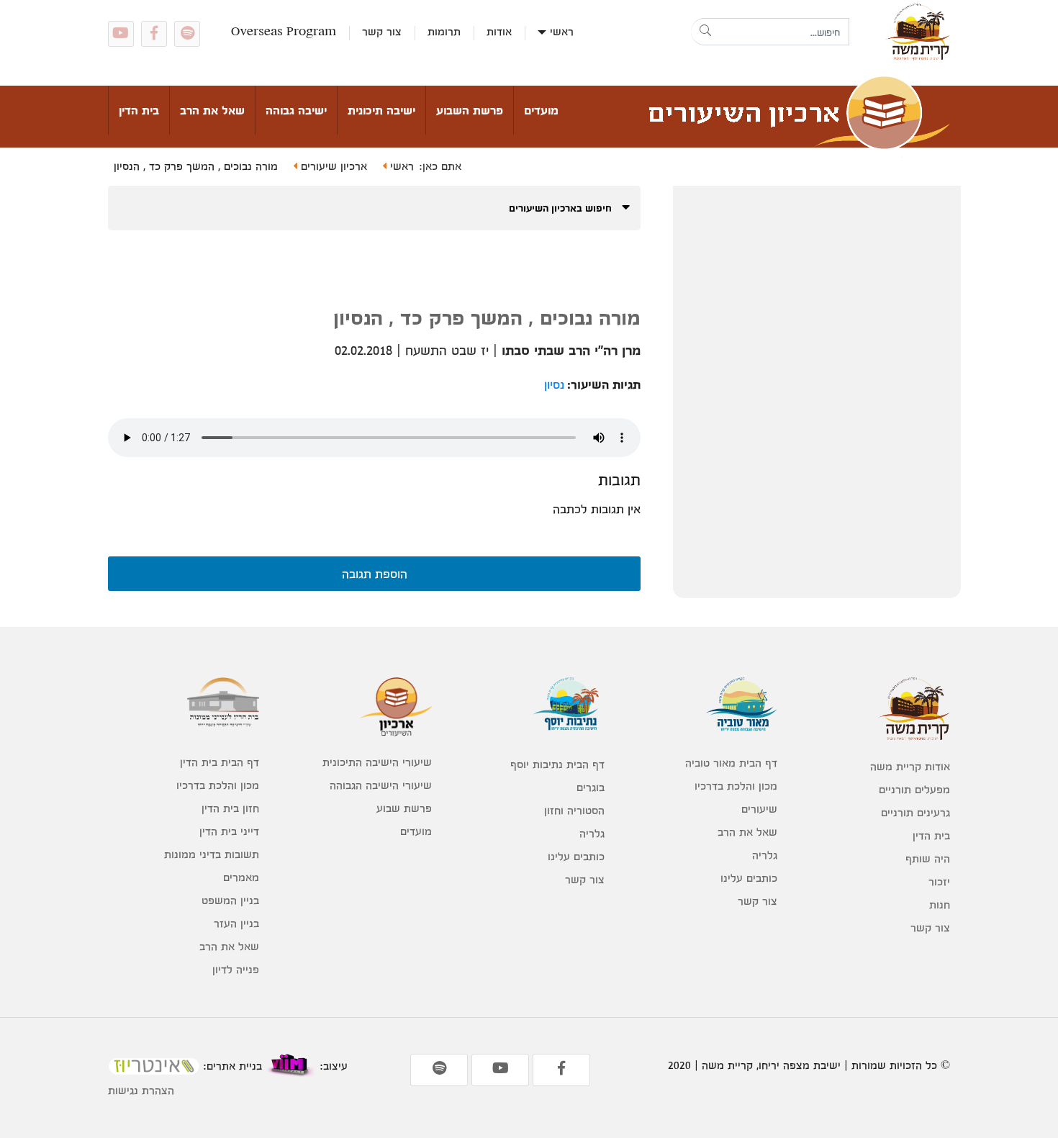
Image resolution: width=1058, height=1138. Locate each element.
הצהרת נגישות (141, 1090)
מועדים (541, 110)
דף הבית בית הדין (219, 761)
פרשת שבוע (404, 808)
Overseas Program (283, 31)
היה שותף (927, 858)
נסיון (554, 384)
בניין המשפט (230, 900)
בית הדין (139, 110)
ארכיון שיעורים (332, 165)
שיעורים (759, 808)
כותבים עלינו (748, 877)
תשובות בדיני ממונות (211, 854)
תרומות (444, 31)
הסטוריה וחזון (574, 810)
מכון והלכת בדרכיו (736, 785)
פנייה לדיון (235, 969)
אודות (499, 31)
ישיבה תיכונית (381, 110)
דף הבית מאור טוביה (731, 762)
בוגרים (591, 787)
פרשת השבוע (469, 110)
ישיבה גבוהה (296, 110)
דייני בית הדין (229, 831)
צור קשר (382, 31)
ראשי (562, 31)
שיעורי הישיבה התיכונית (377, 761)
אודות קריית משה (910, 766)
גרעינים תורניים (915, 812)
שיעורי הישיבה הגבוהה (381, 784)
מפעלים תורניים (914, 789)
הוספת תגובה (374, 573)
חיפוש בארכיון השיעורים (562, 207)
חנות (939, 904)
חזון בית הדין (230, 808)
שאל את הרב (212, 110)
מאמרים (241, 877)
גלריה (764, 854)
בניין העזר (236, 923)
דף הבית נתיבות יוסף (557, 764)
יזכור (939, 881)
